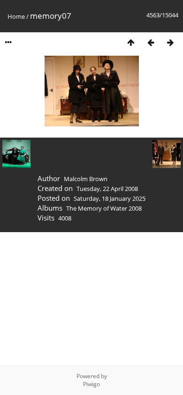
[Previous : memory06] (150, 42)
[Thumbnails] (131, 42)
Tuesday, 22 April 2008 (107, 188)
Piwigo (91, 384)
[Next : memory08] (170, 42)
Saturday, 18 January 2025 (109, 198)
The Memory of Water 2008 (104, 208)
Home (16, 16)
